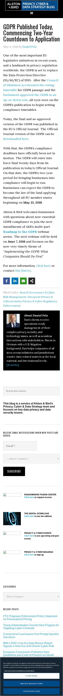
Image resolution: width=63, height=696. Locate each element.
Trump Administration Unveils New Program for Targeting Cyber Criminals (31, 627)
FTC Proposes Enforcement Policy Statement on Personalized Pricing (30, 618)
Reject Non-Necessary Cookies (31, 683)
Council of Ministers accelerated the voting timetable (30, 85)
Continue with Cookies (31, 691)
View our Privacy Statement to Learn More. (19, 671)
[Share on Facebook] (6, 281)
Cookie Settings (31, 676)
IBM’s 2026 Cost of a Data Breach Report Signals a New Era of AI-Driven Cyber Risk (28, 645)
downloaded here (15, 139)
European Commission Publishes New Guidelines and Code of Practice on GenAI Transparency (28, 655)
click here (43, 266)
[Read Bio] (13, 365)
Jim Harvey (23, 270)
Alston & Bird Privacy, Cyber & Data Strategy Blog (31, 5)
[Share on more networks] (31, 281)
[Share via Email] (23, 281)
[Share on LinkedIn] (15, 281)
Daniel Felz (30, 46)
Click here (29, 497)
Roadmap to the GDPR (20, 232)
